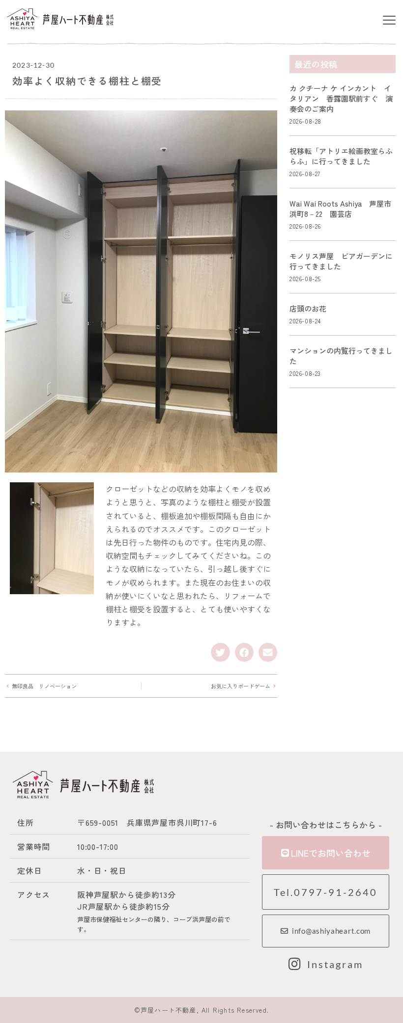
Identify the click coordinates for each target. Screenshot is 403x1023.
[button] (389, 20)
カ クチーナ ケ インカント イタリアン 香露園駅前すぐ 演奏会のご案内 (341, 98)
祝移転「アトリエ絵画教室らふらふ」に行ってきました (341, 156)
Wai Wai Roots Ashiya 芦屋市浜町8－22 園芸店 (340, 208)
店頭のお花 (307, 308)
